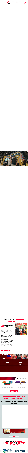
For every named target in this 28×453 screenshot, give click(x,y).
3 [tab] (12, 436)
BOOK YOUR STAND (6, 350)
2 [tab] (11, 436)
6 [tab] (17, 436)
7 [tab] (18, 436)
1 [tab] (9, 436)
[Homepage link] (12, 3)
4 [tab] (14, 436)
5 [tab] (15, 436)
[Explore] (25, 3)
